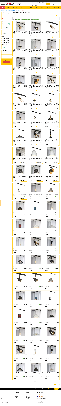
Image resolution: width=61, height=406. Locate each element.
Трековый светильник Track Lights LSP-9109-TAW (20, 33)
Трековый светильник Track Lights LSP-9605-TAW (36, 51)
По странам (16, 395)
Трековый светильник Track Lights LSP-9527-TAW (20, 231)
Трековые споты (5, 27)
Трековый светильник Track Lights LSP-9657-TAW (52, 213)
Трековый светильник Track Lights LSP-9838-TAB (36, 141)
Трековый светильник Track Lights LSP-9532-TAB (52, 320)
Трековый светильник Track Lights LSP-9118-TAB (52, 267)
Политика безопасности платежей (41, 398)
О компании (17, 392)
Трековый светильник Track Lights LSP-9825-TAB (52, 177)
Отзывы (21, 0)
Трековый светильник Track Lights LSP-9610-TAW (20, 69)
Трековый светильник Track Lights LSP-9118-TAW (36, 33)
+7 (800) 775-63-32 (23, 3)
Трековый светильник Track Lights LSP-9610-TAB (36, 123)
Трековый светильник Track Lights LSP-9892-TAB (20, 177)
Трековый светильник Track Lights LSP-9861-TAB (52, 141)
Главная (2, 10)
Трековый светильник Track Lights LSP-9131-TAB (20, 284)
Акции (15, 398)
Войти (59, 0)
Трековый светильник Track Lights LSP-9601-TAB (36, 105)
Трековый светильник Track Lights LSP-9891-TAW (52, 159)
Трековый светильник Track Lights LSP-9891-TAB (36, 159)
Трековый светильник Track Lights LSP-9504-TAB (20, 302)
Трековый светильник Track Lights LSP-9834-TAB (52, 338)
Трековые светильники (17, 10)
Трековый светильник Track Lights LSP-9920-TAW (52, 249)
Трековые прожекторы (6, 24)
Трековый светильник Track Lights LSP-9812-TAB (36, 338)
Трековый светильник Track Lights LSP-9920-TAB (52, 356)
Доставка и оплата (4, 0)
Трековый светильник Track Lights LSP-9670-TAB (52, 123)
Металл (18, 19)
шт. (50, 388)
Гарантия (11, 0)
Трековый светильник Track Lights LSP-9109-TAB (52, 87)
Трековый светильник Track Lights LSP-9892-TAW (36, 177)
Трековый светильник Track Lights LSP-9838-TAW (36, 249)
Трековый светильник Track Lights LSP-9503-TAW (52, 195)
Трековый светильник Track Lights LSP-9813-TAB (20, 141)
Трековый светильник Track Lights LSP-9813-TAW (20, 87)
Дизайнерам (32, 0)
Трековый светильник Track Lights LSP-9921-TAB (36, 356)
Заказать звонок (11, 388)
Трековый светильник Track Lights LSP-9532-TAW (20, 213)
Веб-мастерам (28, 397)
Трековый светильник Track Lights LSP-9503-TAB (52, 284)
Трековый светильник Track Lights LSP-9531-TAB (36, 320)
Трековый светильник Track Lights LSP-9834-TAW (20, 356)
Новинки (16, 397)
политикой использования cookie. (42, 402)
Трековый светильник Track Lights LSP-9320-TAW (52, 33)
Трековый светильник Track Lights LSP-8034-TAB (36, 267)
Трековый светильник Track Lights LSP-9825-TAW (36, 87)
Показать (6, 62)
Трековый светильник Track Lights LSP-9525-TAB (36, 302)
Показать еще (36, 381)
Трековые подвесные (6, 23)
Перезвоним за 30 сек (35, 2)
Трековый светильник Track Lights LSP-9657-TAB (20, 338)
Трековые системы (10, 10)
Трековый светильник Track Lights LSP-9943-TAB (20, 374)
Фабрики (16, 394)
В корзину (23, 72)
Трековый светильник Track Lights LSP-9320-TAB (20, 105)
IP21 (4, 47)
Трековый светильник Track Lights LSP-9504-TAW (36, 374)
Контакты (42, 0)
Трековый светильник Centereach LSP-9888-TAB (20, 195)
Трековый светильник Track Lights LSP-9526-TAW (36, 69)
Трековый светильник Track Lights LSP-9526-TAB (52, 302)
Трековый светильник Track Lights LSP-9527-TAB (20, 320)
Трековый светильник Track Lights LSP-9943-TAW (20, 267)
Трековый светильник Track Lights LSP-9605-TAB (52, 105)
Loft (4, 52)
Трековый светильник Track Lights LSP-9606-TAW (52, 51)
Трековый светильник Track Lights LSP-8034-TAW (36, 195)
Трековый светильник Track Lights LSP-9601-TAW (20, 51)
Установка (26, 0)
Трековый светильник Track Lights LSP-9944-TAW (52, 374)
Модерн (4, 33)
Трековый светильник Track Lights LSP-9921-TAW (20, 249)
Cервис (27, 392)
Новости (27, 400)
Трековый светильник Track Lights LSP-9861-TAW (20, 159)
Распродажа (16, 396)
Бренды (38, 0)
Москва (22, 2)
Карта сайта (16, 399)
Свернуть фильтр (16, 15)
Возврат (16, 0)
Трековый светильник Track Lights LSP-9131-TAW (36, 284)
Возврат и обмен (28, 396)
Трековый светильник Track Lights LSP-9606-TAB (20, 123)
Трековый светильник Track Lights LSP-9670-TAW (52, 69)
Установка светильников (29, 394)
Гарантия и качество (28, 395)
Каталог (3, 7)
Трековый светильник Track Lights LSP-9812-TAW (52, 231)
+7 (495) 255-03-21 (23, 4)
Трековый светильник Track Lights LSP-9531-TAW (36, 231)
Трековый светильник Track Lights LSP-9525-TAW (36, 213)
